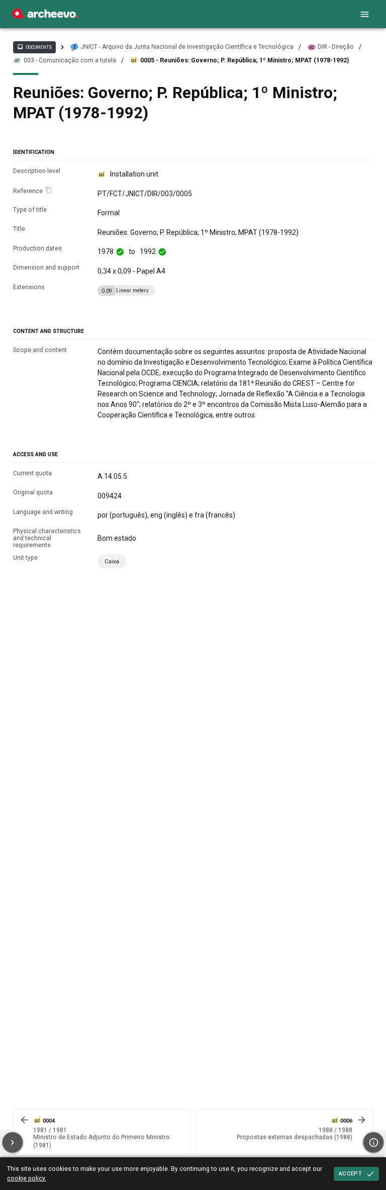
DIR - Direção (336, 46)
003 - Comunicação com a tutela (70, 60)
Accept (350, 1173)
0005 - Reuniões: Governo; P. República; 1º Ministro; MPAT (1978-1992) (244, 60)
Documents (34, 47)
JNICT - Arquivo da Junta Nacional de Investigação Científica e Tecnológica (187, 46)
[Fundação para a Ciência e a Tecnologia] (45, 16)
